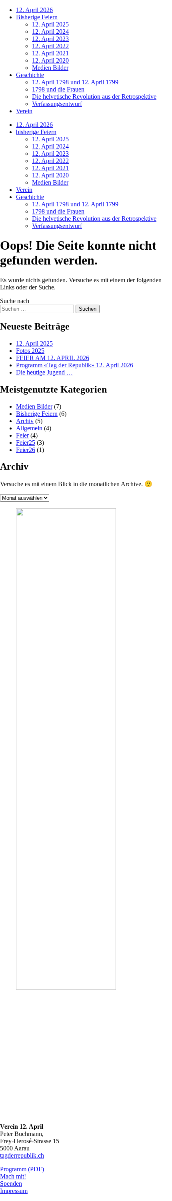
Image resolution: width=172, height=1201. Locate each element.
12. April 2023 (50, 38)
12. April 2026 (34, 9)
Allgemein (29, 428)
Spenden (11, 1183)
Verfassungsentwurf (57, 103)
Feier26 (25, 449)
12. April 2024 (50, 31)
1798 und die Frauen (58, 89)
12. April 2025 (50, 24)
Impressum (14, 1190)
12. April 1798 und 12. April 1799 (75, 82)
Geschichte (30, 74)
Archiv (25, 420)
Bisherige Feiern (37, 17)
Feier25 (25, 442)
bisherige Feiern (36, 131)
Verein (24, 111)
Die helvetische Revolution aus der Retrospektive (94, 96)
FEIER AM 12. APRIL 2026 (52, 357)
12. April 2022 (50, 46)
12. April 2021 (50, 53)
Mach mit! (13, 1176)
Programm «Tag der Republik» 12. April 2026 (74, 365)
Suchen (87, 309)
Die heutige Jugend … (44, 372)
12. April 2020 (50, 60)
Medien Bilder (50, 67)
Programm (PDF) (22, 1169)
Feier (22, 435)
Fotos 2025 (30, 350)
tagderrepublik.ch (22, 1155)
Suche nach (14, 300)
